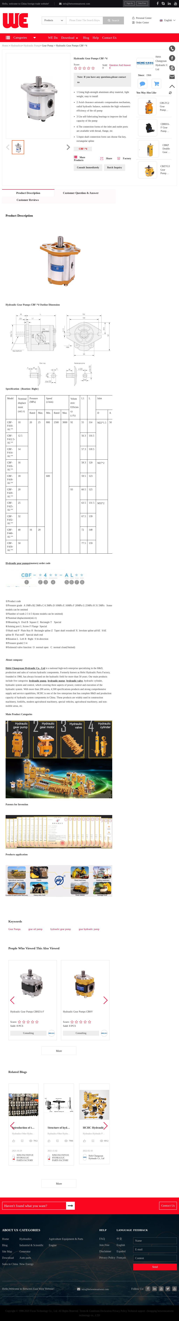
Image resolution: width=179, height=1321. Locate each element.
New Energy (26, 1264)
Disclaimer (105, 1251)
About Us (10, 1230)
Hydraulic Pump (32, 45)
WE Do (53, 37)
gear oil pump (35, 929)
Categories (29, 1230)
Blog (86, 37)
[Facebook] (158, 3)
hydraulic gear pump (60, 929)
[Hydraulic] (161, 1288)
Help (96, 37)
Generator (24, 1251)
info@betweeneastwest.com (76, 3)
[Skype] (163, 3)
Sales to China (10, 1264)
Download (67, 37)
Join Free (142, 3)
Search (115, 20)
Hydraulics (16, 45)
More (59, 1050)
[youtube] (174, 1288)
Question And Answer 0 (120, 66)
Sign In (130, 3)
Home (5, 45)
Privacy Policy (107, 1257)
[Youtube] (175, 3)
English (168, 20)
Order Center (142, 22)
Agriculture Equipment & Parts (66, 1238)
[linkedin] (154, 1288)
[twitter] (167, 1288)
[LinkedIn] (169, 3)
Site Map (7, 1251)
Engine (53, 1245)
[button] (105, 1000)
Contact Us (109, 37)
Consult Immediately (88, 167)
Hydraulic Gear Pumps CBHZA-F (27, 1011)
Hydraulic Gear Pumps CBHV (78, 1011)
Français (121, 1257)
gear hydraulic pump (89, 929)
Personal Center (144, 18)
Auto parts (25, 1257)
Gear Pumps (14, 929)
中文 (119, 1238)
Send (155, 1266)
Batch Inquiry (114, 167)
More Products (79, 159)
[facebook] (147, 1288)
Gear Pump (47, 45)
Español (121, 1251)
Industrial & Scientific (31, 1245)
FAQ (102, 1238)
